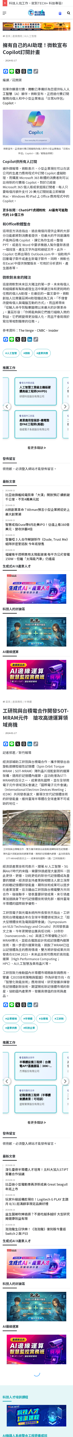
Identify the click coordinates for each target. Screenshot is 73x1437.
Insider (53, 330)
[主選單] (4, 14)
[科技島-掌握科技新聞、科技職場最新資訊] (36, 12)
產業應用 (17, 36)
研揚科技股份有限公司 (31, 396)
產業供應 (43, 353)
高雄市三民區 (27, 416)
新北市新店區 (27, 383)
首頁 (7, 36)
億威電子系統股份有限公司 (34, 429)
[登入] (60, 14)
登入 (25, 468)
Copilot (8, 103)
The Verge (26, 330)
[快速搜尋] (68, 14)
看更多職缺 (35, 447)
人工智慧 (12, 353)
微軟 (31, 89)
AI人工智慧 (30, 36)
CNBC (41, 330)
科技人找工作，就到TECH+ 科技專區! (36, 3)
